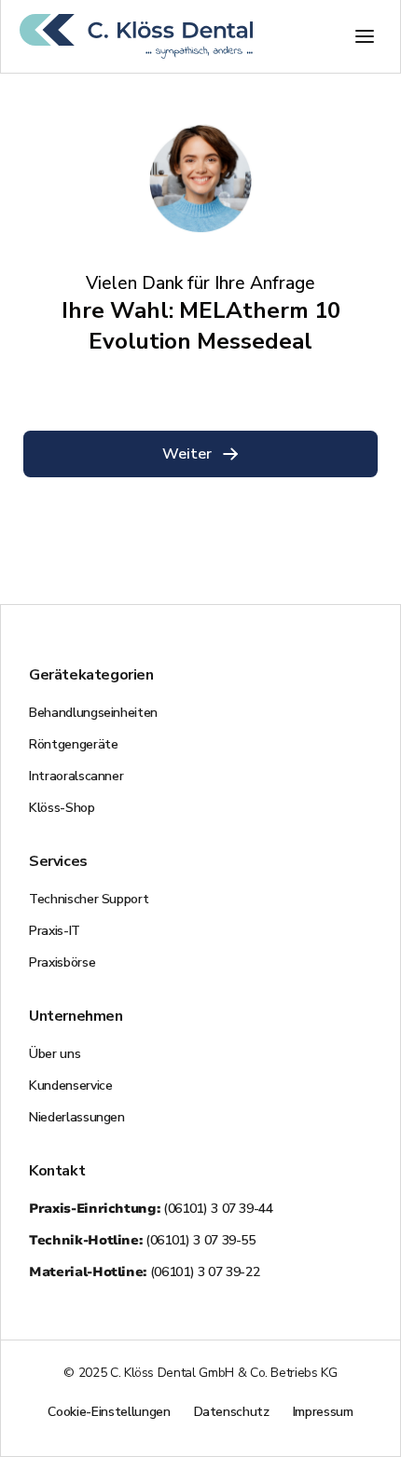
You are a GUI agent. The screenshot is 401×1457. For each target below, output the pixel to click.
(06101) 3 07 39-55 (142, 1240)
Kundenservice (70, 1085)
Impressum (323, 1412)
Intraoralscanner (76, 776)
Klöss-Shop (62, 808)
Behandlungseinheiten (93, 713)
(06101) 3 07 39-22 (144, 1272)
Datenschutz (232, 1412)
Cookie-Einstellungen (109, 1412)
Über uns (54, 1054)
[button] (364, 36)
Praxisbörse (62, 962)
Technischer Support (88, 899)
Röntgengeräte (73, 744)
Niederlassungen (77, 1117)
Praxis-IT (54, 931)
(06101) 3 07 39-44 (151, 1208)
